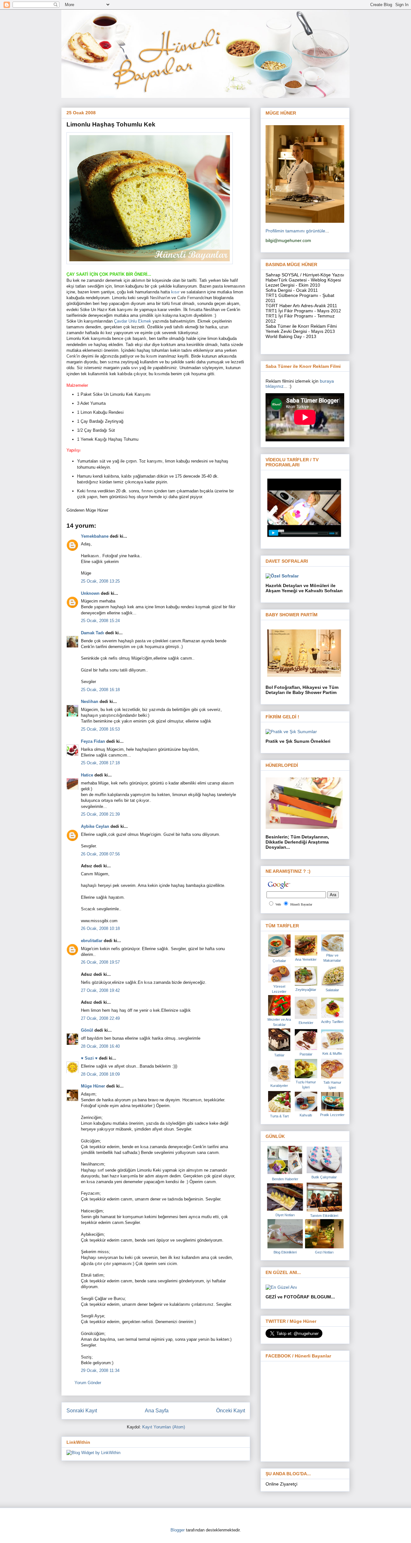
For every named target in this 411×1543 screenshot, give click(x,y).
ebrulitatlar (91, 940)
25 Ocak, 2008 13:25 (100, 581)
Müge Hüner (93, 1086)
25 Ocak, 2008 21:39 (100, 814)
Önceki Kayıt (230, 1410)
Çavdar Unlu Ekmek (133, 321)
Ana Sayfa (157, 1410)
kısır (175, 292)
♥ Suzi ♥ (89, 1058)
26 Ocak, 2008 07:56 (100, 854)
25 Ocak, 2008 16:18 (100, 689)
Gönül (87, 1030)
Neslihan (89, 701)
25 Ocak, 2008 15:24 (100, 620)
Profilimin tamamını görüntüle (295, 230)
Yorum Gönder (87, 1382)
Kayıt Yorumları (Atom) (163, 1427)
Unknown (90, 593)
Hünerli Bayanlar (301, 904)
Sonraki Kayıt (81, 1410)
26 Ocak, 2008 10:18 (100, 928)
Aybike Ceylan (95, 826)
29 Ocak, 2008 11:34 (100, 1370)
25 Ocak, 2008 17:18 (100, 762)
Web (278, 904)
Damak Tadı (92, 632)
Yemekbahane (95, 536)
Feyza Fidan (93, 741)
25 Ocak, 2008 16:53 (100, 729)
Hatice (87, 775)
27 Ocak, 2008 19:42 (100, 990)
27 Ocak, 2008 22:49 (100, 1018)
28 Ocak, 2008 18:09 (100, 1074)
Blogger (178, 1530)
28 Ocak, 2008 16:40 (100, 1046)
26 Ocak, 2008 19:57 (100, 962)
